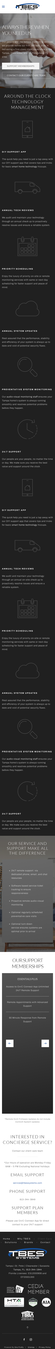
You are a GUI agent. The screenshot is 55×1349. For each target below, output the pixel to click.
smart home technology (24, 166)
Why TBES (24, 1239)
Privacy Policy (45, 1347)
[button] (3, 6)
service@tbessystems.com (27, 1183)
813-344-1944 (34, 1269)
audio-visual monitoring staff (22, 397)
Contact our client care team (26, 75)
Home (6, 1239)
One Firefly (19, 1347)
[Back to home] (28, 6)
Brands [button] (28, 1242)
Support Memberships (20, 66)
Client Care (45, 1239)
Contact (45, 1242)
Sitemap (31, 1347)
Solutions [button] (11, 1242)
